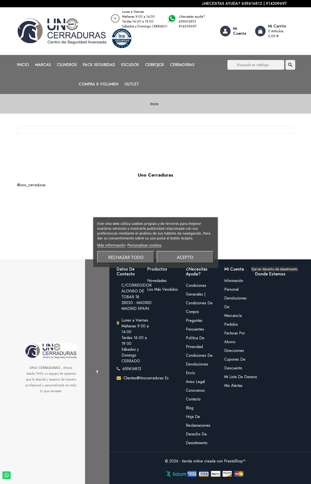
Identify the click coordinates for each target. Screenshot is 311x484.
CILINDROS (67, 64)
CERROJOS (154, 64)
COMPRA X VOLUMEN (98, 84)
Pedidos (231, 324)
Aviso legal (195, 381)
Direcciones (234, 350)
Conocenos (195, 390)
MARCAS (43, 64)
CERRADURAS (182, 64)
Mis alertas (233, 385)
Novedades (157, 280)
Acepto (185, 257)
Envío (190, 373)
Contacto (193, 399)
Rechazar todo (126, 257)
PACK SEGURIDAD (99, 64)
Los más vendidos (162, 289)
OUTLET (131, 84)
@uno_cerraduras (31, 185)
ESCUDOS (130, 64)
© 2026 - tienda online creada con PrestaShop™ (205, 461)
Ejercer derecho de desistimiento (274, 269)
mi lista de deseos (236, 377)
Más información (111, 244)
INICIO (23, 64)
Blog (189, 408)
